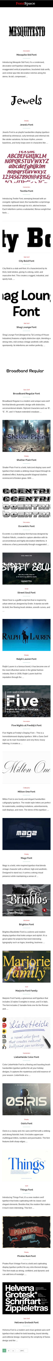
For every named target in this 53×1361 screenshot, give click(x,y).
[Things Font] (26, 1166)
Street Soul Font (26, 592)
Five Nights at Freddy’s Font (26, 725)
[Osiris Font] (26, 1099)
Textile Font (26, 191)
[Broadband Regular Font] (26, 370)
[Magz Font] (26, 834)
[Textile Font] (26, 167)
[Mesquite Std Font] (26, 31)
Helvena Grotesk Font (27, 1322)
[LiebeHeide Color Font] (26, 1033)
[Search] (50, 3)
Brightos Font (26, 924)
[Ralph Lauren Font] (26, 635)
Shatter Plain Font (26, 460)
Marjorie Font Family (27, 990)
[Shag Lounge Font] (26, 303)
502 (21, 1351)
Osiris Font (26, 1123)
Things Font (26, 1189)
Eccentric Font (26, 526)
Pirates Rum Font (26, 1256)
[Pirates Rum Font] (26, 1232)
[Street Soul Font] (26, 569)
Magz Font (26, 858)
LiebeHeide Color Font (26, 1057)
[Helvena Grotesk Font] (26, 1298)
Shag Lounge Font (26, 327)
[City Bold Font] (26, 237)
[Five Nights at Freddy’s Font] (26, 701)
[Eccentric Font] (26, 502)
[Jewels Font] (26, 101)
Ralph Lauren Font (26, 659)
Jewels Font (26, 124)
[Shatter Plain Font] (26, 436)
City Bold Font (26, 261)
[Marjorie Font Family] (26, 967)
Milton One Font (26, 791)
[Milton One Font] (26, 768)
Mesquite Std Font (27, 54)
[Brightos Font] (26, 900)
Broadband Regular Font (26, 393)
